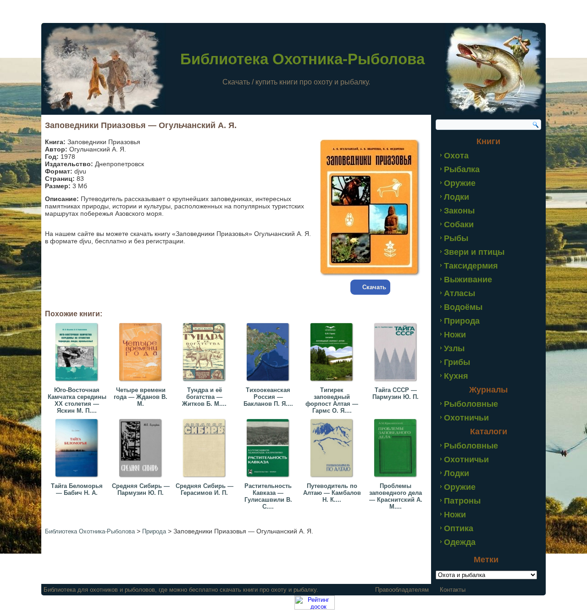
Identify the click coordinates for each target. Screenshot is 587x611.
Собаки (459, 224)
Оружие (460, 183)
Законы (459, 210)
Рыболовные (471, 404)
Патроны (462, 500)
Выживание (468, 279)
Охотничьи (466, 417)
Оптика (458, 528)
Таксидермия (471, 265)
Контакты (452, 589)
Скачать (374, 287)
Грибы (457, 362)
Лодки (456, 197)
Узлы (454, 348)
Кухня (456, 376)
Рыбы (456, 238)
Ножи (455, 334)
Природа (462, 320)
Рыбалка (462, 169)
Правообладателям (402, 589)
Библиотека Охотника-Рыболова (302, 58)
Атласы (459, 293)
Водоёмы (463, 307)
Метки (486, 559)
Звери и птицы (474, 252)
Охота (456, 155)
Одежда (460, 542)
